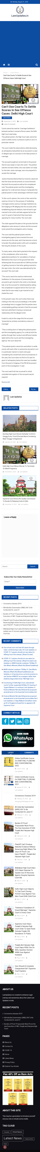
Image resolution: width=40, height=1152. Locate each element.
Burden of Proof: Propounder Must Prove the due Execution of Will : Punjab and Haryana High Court (25, 828)
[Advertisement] (20, 41)
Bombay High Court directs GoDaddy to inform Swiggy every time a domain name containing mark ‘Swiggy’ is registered (19, 436)
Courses (6, 1132)
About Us (8, 1042)
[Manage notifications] (5, 1147)
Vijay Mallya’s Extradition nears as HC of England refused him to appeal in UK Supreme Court (20, 703)
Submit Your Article (12, 1066)
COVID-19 (8, 1050)
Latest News (7, 118)
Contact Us (9, 1046)
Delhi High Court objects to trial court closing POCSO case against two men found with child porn (25, 892)
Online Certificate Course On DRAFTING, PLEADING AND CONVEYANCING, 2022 (25, 762)
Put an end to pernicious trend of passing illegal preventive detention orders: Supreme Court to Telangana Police (34, 389)
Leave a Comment (9, 124)
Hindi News (17, 1132)
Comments (29, 753)
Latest (11, 753)
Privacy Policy (10, 1062)
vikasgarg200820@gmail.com (24, 801)
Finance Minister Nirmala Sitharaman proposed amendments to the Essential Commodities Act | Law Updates (21, 698)
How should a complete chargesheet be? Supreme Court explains (25, 968)
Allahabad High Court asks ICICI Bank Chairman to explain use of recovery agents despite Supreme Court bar (20, 631)
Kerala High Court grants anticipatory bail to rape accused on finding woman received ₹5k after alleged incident (8, 389)
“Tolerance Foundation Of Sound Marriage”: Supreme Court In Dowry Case (25, 910)
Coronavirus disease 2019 (12, 603)
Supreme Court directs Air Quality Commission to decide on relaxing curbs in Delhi (19, 500)
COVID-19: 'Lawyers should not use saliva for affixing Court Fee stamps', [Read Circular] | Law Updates (20, 661)
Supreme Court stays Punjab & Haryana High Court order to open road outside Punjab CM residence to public (25, 929)
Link (8, 382)
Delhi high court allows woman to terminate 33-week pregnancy (18, 467)
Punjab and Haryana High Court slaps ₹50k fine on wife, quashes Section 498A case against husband (24, 950)
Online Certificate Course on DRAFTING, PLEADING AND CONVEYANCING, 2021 (25, 780)
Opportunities (29, 1139)
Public (5, 1144)
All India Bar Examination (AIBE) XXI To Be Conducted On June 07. (24, 809)
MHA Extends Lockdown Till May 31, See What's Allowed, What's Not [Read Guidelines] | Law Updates (20, 672)
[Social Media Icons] (5, 721)
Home (7, 1054)
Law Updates (23, 121)
